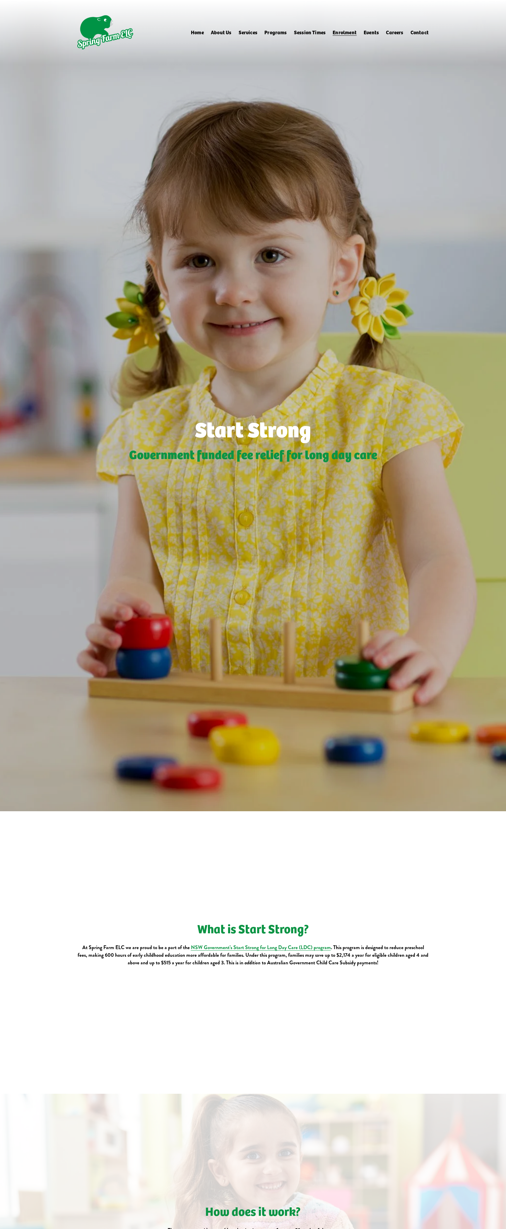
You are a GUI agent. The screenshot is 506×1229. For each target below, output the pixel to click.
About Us (221, 32)
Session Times (310, 32)
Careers (394, 32)
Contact (420, 32)
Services (248, 32)
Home (197, 32)
